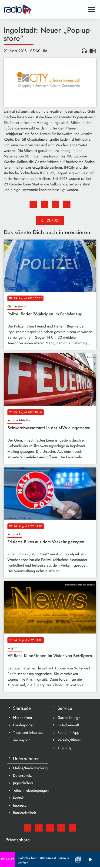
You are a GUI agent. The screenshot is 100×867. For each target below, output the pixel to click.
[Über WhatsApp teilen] (55, 204)
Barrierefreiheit (24, 812)
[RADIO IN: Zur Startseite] (44, 9)
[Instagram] (50, 828)
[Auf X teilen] (44, 204)
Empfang (64, 747)
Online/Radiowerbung (30, 768)
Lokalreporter (23, 725)
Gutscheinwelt (68, 725)
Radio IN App (68, 732)
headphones (84, 51)
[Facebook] (39, 828)
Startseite (22, 708)
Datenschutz (22, 775)
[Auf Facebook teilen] (33, 204)
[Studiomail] (27, 828)
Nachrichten (22, 717)
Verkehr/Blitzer (68, 740)
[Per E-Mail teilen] (66, 204)
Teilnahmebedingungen (30, 790)
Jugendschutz (23, 783)
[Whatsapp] (61, 828)
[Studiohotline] (72, 828)
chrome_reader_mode (92, 51)
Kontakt (18, 798)
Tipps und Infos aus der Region (28, 736)
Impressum (21, 805)
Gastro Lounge (68, 717)
